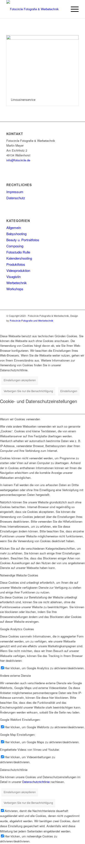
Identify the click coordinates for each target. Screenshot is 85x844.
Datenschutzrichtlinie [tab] (13, 770)
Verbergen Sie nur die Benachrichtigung (28, 391)
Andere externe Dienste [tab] (15, 675)
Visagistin (13, 276)
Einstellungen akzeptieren (20, 380)
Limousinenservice (23, 99)
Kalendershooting (19, 258)
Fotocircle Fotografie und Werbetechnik (31, 320)
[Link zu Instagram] (61, 325)
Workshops (14, 288)
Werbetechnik (16, 282)
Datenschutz (15, 197)
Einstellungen (68, 391)
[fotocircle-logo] (35, 9)
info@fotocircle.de (18, 160)
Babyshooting (16, 233)
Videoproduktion (18, 270)
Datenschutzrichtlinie (36, 782)
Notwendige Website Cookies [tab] (19, 575)
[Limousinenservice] (42, 64)
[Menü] (72, 9)
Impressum (14, 191)
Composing (14, 246)
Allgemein (13, 227)
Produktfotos (15, 264)
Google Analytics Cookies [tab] (17, 629)
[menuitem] (72, 9)
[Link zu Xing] (75, 325)
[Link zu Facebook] (68, 325)
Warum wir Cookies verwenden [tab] (20, 419)
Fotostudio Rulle (18, 252)
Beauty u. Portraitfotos (22, 239)
